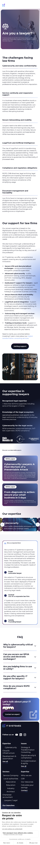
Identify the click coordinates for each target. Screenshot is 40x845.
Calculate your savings (27, 786)
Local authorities (10, 779)
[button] (36, 5)
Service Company (10, 775)
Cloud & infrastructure (8, 752)
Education (10, 785)
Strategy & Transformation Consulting (27, 749)
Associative (11, 782)
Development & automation (9, 757)
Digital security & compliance (28, 756)
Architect (11, 792)
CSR (23, 779)
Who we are (26, 775)
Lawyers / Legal (10, 800)
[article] (20, 468)
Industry (10, 788)
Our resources (27, 782)
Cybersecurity (11, 747)
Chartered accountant (8, 796)
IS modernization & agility (28, 762)
